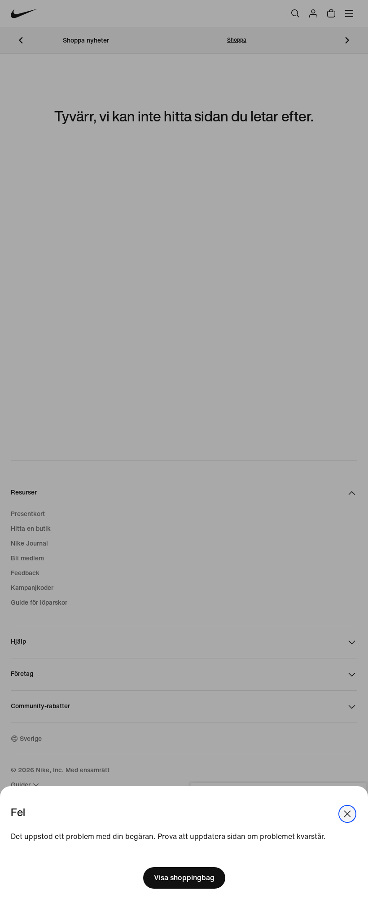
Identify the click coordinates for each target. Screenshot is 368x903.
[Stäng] (347, 814)
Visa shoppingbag (184, 878)
